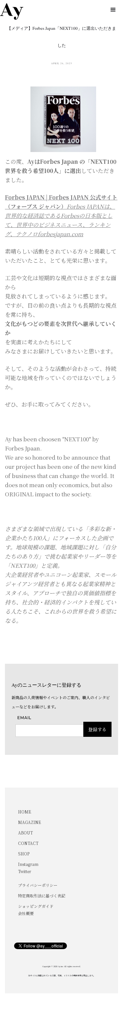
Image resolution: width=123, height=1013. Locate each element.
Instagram (28, 864)
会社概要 (26, 913)
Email (24, 717)
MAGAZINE (29, 822)
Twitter (24, 871)
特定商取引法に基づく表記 (41, 895)
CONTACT (28, 843)
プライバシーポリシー (37, 885)
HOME (24, 811)
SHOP (24, 853)
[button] (113, 10)
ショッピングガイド (35, 906)
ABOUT (25, 832)
